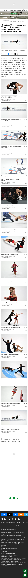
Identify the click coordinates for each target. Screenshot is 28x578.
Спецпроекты (4, 525)
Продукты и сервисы (21, 525)
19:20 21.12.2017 (5, 20)
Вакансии (3, 531)
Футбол (3, 522)
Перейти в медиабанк (20, 50)
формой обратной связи (15, 559)
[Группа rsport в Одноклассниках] (21, 514)
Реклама (12, 525)
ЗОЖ (23, 522)
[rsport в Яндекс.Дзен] (9, 514)
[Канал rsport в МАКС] (4, 514)
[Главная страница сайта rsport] (8, 14)
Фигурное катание (10, 522)
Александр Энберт (16, 441)
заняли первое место (17, 66)
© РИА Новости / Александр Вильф (8, 50)
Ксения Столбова (6, 441)
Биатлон (19, 522)
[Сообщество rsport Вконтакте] (15, 514)
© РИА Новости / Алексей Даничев (8, 207)
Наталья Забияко (6, 439)
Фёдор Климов (15, 439)
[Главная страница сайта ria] (1, 14)
